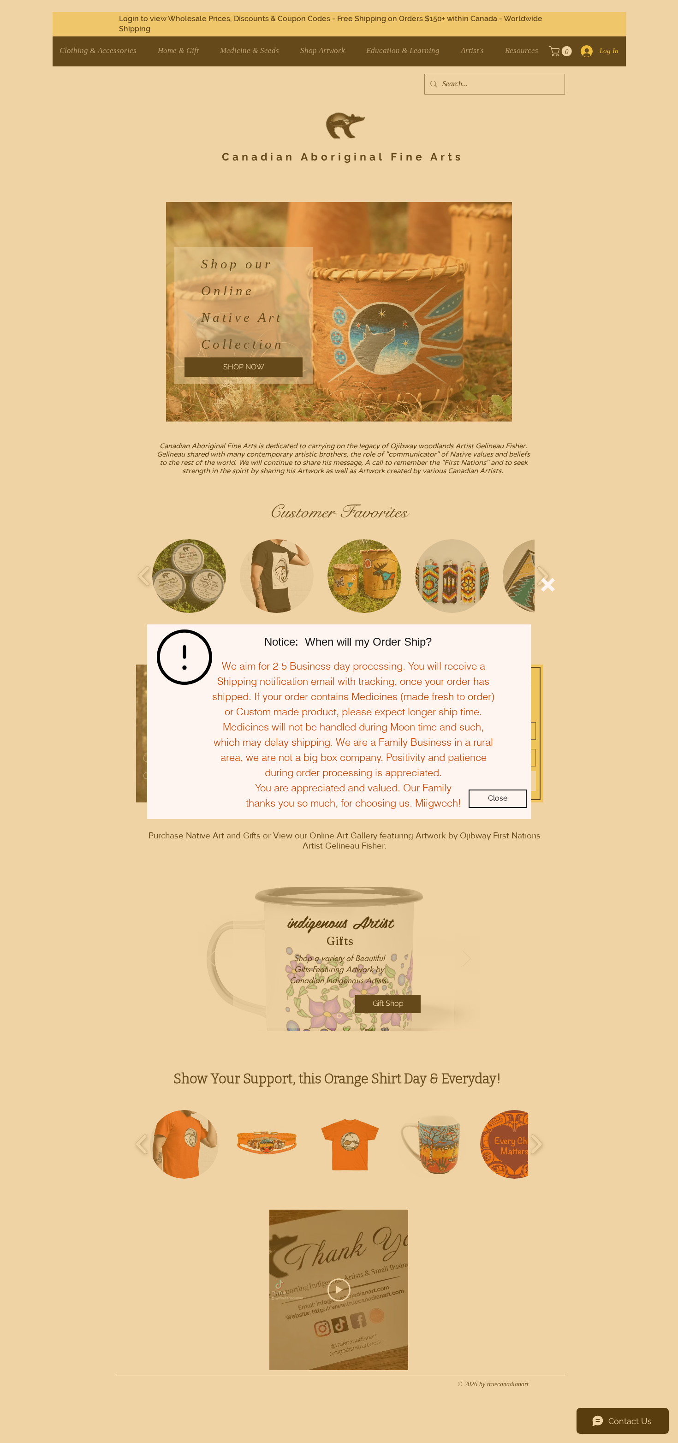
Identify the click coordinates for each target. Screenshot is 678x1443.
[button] (548, 585)
